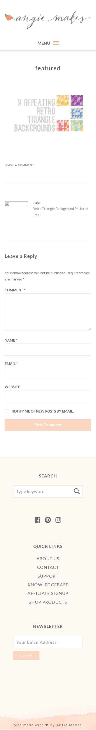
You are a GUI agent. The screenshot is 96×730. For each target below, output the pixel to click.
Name (11, 340)
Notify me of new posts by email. (42, 411)
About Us (48, 558)
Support (48, 576)
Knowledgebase (48, 584)
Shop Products (48, 602)
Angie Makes (69, 725)
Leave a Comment (19, 165)
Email (11, 363)
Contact (48, 567)
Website (12, 387)
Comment (15, 290)
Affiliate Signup (47, 593)
